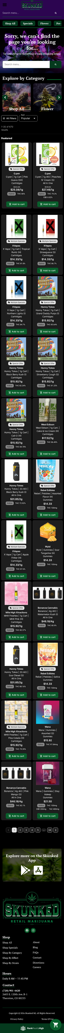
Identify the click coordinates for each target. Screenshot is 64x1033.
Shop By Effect (10, 958)
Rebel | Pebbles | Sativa (48, 676)
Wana (48, 726)
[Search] (56, 13)
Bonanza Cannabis (48, 607)
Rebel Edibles (48, 490)
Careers (37, 967)
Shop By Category (12, 952)
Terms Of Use (47, 1019)
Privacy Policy (16, 1019)
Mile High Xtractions (16, 612)
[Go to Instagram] (33, 930)
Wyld (47, 546)
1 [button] (14, 830)
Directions (38, 962)
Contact (37, 957)
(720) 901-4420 (11, 990)
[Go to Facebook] (27, 930)
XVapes (16, 245)
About (36, 942)
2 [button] (20, 830)
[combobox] (26, 13)
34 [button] (49, 830)
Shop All (16, 108)
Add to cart (18, 204)
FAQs (36, 952)
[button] (4, 4)
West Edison (47, 424)
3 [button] (26, 830)
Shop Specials (10, 947)
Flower (47, 108)
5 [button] (38, 830)
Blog (35, 947)
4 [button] (32, 830)
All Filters (11, 118)
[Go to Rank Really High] (32, 1028)
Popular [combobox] (25, 118)
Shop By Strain (10, 963)
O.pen (17, 173)
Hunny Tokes (48, 307)
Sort (23, 115)
